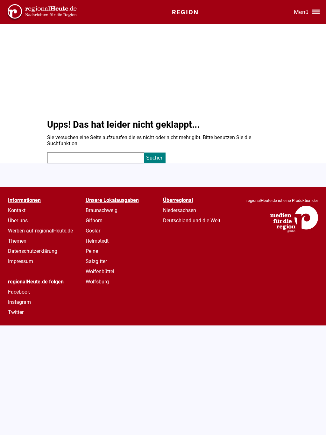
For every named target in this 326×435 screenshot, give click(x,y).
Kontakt (16, 210)
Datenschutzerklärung (32, 251)
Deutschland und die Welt (191, 221)
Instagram (19, 302)
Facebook (19, 292)
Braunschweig (101, 210)
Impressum (20, 261)
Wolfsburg (97, 282)
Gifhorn (94, 221)
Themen (17, 241)
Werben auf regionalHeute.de (40, 231)
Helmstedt (97, 241)
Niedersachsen (179, 210)
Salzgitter (96, 261)
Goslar (93, 231)
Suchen (155, 157)
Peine (92, 251)
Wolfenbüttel (100, 271)
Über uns (18, 221)
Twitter (16, 312)
